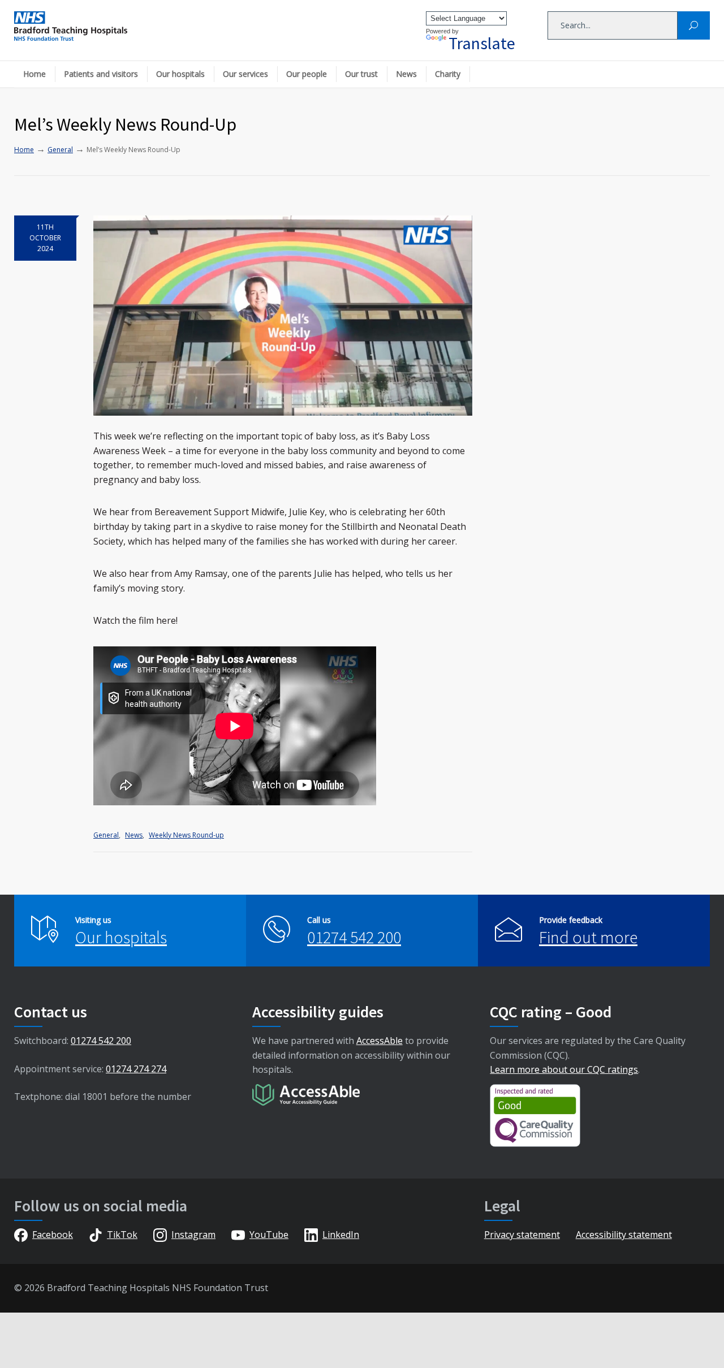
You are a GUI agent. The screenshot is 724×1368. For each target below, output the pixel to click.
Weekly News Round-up (186, 835)
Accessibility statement (624, 1234)
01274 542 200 (354, 937)
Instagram (193, 1234)
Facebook (52, 1234)
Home (34, 73)
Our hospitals (180, 73)
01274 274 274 (136, 1069)
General (106, 835)
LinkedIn (340, 1234)
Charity (447, 73)
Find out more (588, 937)
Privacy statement (522, 1234)
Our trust (361, 73)
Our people (306, 73)
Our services (245, 73)
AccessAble (379, 1040)
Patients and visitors (101, 73)
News (406, 73)
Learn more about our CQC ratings (564, 1069)
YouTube (268, 1234)
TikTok (122, 1234)
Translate (482, 42)
